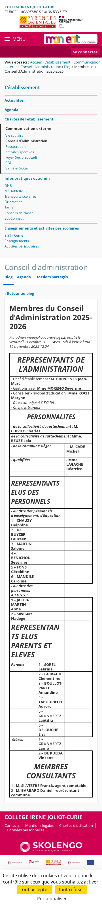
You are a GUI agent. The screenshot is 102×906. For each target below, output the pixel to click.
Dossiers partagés (51, 277)
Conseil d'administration (40, 66)
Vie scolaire (14, 135)
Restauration (15, 146)
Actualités (14, 100)
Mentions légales (39, 825)
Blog (67, 66)
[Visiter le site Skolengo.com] (51, 850)
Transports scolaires (21, 196)
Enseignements (17, 240)
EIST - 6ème (14, 235)
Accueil (36, 62)
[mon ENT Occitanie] (70, 39)
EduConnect (14, 218)
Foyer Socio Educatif (21, 157)
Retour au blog (19, 293)
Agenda (11, 109)
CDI (8, 162)
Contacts (12, 825)
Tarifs (9, 207)
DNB (8, 185)
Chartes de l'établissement (29, 119)
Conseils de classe (19, 212)
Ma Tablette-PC (17, 191)
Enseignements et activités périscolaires (42, 228)
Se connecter (85, 51)
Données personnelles (25, 830)
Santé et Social (17, 168)
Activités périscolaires (22, 246)
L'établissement (57, 62)
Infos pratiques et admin (27, 178)
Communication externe (28, 128)
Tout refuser (71, 889)
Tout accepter (34, 889)
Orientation (13, 201)
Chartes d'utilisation (76, 825)
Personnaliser (52, 898)
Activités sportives (19, 152)
